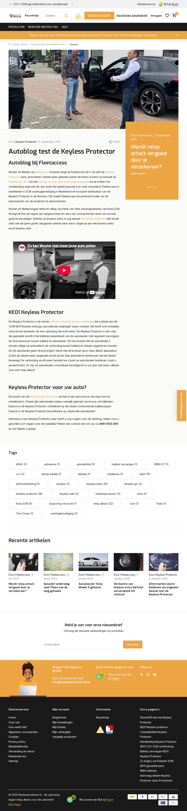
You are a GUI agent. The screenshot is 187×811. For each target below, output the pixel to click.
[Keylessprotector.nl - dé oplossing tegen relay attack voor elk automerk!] (16, 15)
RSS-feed (14, 804)
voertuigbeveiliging (64, 513)
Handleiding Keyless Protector (158, 741)
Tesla (161, 503)
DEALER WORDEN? (99, 15)
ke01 (145, 474)
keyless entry (97, 483)
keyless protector (29, 493)
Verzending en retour (22, 751)
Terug (15, 44)
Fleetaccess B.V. (18, 181)
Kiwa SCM (24, 503)
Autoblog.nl (42, 172)
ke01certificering (28, 483)
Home (24, 44)
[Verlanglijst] (167, 15)
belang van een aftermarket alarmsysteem (63, 181)
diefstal (84, 474)
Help (65, 26)
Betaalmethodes (18, 746)
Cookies (14, 736)
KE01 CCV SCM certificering (156, 746)
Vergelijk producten (64, 736)
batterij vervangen (125, 464)
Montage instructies (43, 26)
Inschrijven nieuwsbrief (132, 15)
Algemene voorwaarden (23, 732)
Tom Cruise (24, 513)
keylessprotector (108, 493)
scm (134, 503)
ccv (20, 474)
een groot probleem (93, 218)
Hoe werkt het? (18, 727)
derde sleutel (51, 474)
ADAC (21, 464)
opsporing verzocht (63, 503)
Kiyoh (175, 4)
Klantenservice (146, 4)
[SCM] (78, 15)
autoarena (52, 464)
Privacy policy (17, 741)
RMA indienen (148, 770)
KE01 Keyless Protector (44, 396)
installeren (115, 474)
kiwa (142, 493)
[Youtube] (154, 675)
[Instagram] (148, 675)
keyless (63, 483)
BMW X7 (161, 464)
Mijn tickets (59, 727)
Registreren (59, 717)
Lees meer (150, 35)
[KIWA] (109, 730)
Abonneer (133, 644)
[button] (148, 187)
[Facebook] (141, 675)
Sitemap (13, 761)
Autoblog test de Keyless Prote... (48, 44)
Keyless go (133, 483)
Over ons (14, 722)
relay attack (103, 503)
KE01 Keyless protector (154, 727)
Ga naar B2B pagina (181, 405)
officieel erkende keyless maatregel (72, 321)
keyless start (69, 493)
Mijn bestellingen (62, 722)
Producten (16, 26)
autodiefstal (86, 464)
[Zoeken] (66, 15)
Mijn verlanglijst (61, 732)
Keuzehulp (32, 15)
